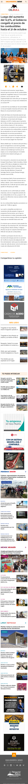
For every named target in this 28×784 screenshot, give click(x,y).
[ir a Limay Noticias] (8, 623)
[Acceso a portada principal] (14, 2)
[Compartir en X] (10, 87)
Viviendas (4, 632)
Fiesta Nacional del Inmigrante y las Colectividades (8, 587)
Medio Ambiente (4, 611)
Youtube (17, 765)
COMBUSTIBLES (4, 14)
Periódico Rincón (6, 482)
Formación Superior (5, 511)
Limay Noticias (4, 662)
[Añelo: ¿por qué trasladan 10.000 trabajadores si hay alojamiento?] (23, 350)
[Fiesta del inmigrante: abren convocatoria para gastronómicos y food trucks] (21, 587)
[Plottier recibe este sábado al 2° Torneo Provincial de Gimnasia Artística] (21, 683)
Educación (5, 556)
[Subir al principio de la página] (14, 755)
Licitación (3, 575)
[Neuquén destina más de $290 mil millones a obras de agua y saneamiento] (21, 404)
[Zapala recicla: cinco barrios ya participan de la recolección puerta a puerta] (21, 611)
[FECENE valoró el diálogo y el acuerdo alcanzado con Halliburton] (21, 386)
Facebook (5, 765)
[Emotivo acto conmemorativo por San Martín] (21, 523)
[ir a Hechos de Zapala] (8, 547)
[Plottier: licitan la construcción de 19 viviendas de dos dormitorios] (14, 630)
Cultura (3, 599)
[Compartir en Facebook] (6, 87)
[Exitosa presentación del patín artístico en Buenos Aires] (21, 673)
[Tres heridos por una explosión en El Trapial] (23, 357)
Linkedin (11, 765)
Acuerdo (13, 252)
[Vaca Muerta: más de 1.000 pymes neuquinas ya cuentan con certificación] (21, 395)
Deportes (3, 501)
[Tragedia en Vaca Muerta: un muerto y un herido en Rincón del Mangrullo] (23, 334)
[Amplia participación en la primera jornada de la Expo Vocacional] (14, 554)
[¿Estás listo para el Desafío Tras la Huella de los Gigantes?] (21, 501)
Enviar (22, 87)
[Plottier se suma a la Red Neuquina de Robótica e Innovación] (21, 662)
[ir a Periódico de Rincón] (8, 472)
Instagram (8, 765)
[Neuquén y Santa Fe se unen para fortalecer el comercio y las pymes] (23, 342)
